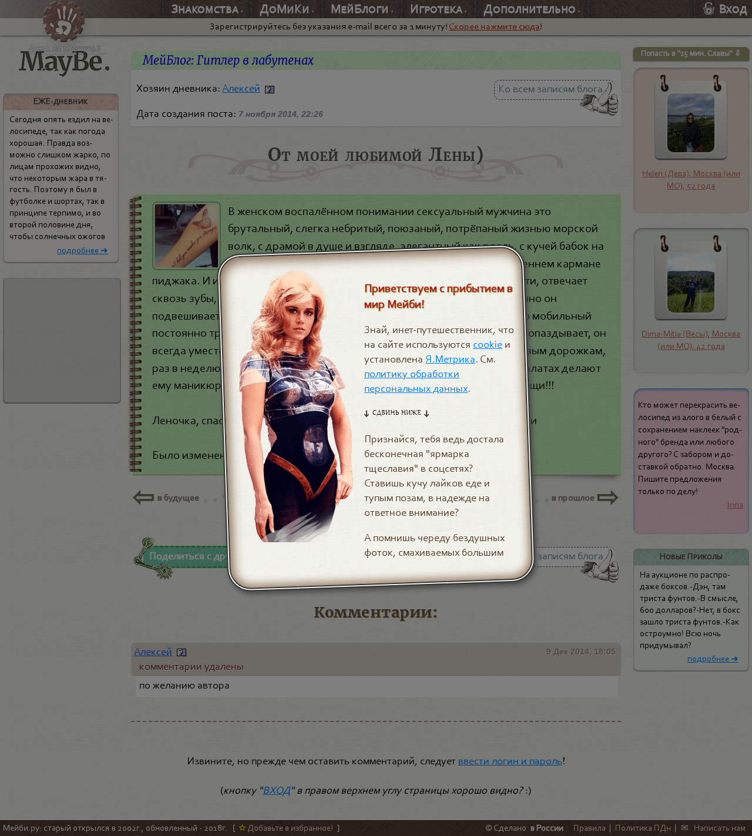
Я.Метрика (450, 359)
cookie (487, 344)
